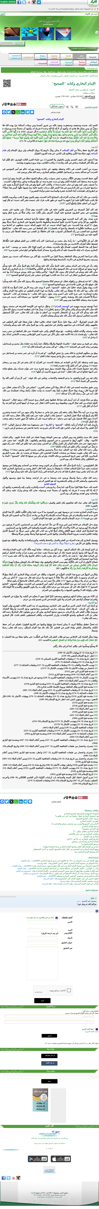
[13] (57, 297)
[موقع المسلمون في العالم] (15, 57)
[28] (83, 421)
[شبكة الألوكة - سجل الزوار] (79, 10)
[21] (37, 356)
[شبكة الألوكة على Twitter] (24, 2)
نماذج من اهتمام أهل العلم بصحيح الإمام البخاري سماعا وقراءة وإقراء (71, 847)
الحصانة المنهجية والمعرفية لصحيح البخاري (81, 814)
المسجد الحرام (62, 306)
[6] (49, 228)
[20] (24, 347)
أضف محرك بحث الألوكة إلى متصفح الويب (49, 1197)
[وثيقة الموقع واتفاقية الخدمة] (65, 10)
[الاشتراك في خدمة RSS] (92, 10)
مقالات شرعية (82, 72)
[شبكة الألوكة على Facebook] (19, 2)
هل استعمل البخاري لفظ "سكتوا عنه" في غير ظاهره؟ (77, 816)
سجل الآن (48, 1043)
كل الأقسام (91, 72)
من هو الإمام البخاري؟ (90, 844)
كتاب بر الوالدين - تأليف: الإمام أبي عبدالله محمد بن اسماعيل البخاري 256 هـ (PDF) (65, 868)
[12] (45, 284)
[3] (54, 184)
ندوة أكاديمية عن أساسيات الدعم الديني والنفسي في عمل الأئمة (49, 1138)
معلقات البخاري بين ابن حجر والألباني (84, 834)
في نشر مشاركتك (50, 1055)
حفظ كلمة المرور (88, 1029)
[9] (5, 250)
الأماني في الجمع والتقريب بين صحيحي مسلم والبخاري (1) (75, 824)
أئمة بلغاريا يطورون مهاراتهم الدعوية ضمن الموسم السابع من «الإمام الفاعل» (67, 871)
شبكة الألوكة (93, 76)
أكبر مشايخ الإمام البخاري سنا (87, 852)
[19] (67, 347)
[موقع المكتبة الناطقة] (66, 63)
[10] (27, 269)
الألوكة (33, 1193)
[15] (53, 306)
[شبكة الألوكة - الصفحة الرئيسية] (87, 10)
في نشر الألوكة (50, 1063)
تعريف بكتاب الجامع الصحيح (87, 819)
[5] (93, 216)
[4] (61, 203)
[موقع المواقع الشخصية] (92, 63)
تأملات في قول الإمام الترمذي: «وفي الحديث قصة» (78, 884)
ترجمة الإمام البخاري (90, 826)
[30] (53, 446)
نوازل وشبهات (61, 72)
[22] (91, 365)
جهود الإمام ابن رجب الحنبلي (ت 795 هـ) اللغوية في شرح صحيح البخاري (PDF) (67, 861)
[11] (8, 275)
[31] (12, 449)
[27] (79, 406)
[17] (96, 328)
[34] (5, 556)
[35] (63, 581)
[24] (33, 372)
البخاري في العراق (91, 836)
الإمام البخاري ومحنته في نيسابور (85, 842)
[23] (53, 365)
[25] (73, 381)
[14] (56, 300)
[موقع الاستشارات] (28, 57)
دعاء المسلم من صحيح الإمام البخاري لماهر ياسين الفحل (76, 863)
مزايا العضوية (83, 1043)
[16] (46, 309)
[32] (8, 471)
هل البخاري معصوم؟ (90, 829)
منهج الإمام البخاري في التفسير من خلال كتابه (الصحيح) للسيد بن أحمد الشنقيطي (66, 849)
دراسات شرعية (72, 72)
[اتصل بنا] (52, 10)
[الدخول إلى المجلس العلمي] (82, 49)
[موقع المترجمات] (41, 63)
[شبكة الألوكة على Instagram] (34, 2)
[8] (54, 244)
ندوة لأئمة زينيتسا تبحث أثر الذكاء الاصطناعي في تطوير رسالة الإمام (71, 873)
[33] (83, 518)
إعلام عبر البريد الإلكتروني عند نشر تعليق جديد (40, 917)
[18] (85, 337)
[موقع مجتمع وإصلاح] (53, 57)
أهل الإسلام (68, 150)
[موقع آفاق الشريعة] (79, 57)
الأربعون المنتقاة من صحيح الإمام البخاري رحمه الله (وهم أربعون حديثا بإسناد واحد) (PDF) (63, 866)
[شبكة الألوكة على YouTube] (29, 2)
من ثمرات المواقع (37, 72)
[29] (96, 431)
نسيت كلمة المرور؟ (91, 1031)
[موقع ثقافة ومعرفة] (66, 57)
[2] (57, 163)
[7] (72, 234)
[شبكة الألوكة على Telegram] (39, 2)
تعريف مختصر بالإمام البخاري (87, 881)
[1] (45, 159)
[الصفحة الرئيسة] (97, 10)
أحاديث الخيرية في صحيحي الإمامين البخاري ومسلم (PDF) (75, 876)
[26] (58, 393)
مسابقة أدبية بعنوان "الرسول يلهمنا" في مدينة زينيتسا (49, 1143)
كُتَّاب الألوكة (49, 1126)
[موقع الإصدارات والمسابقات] (53, 63)
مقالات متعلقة (89, 93)
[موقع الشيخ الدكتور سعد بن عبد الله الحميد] (49, 22)
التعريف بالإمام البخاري (89, 821)
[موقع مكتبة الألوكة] (79, 63)
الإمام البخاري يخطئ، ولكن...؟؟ (86, 831)
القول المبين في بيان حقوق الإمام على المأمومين (79, 879)
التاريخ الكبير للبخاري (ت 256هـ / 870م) (83, 839)
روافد (45, 72)
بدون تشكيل (57, 106)
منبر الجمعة (52, 72)
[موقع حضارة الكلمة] (41, 57)
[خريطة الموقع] (95, 10)
